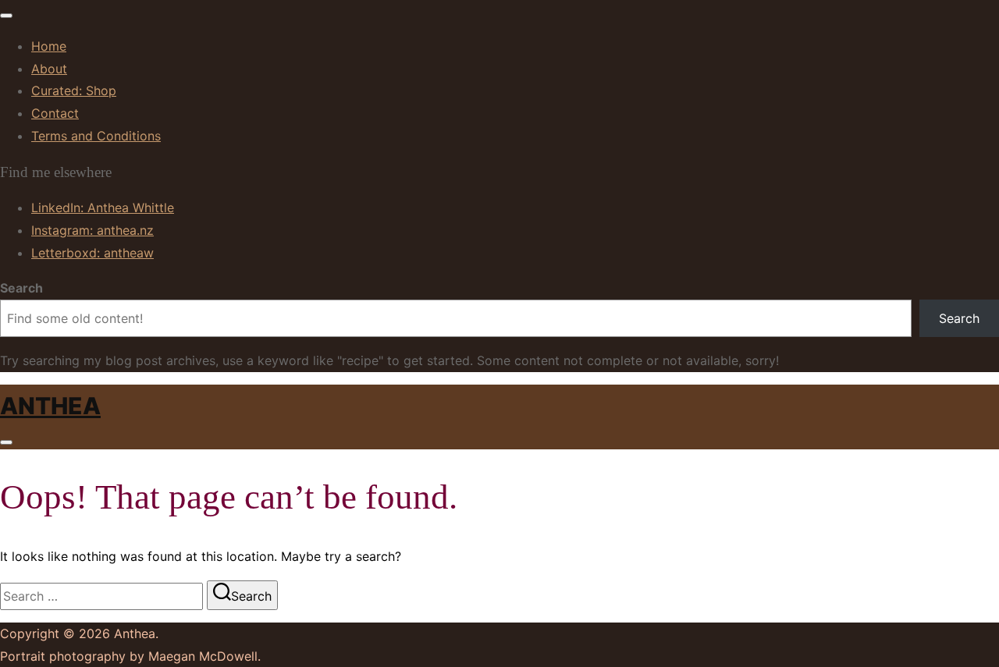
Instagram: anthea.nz (92, 230)
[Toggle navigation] (6, 15)
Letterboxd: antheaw (92, 253)
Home (48, 46)
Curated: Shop (73, 90)
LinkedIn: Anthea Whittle (102, 207)
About (49, 68)
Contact (55, 113)
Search (21, 288)
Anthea (50, 406)
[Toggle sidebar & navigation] (6, 442)
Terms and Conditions (96, 136)
